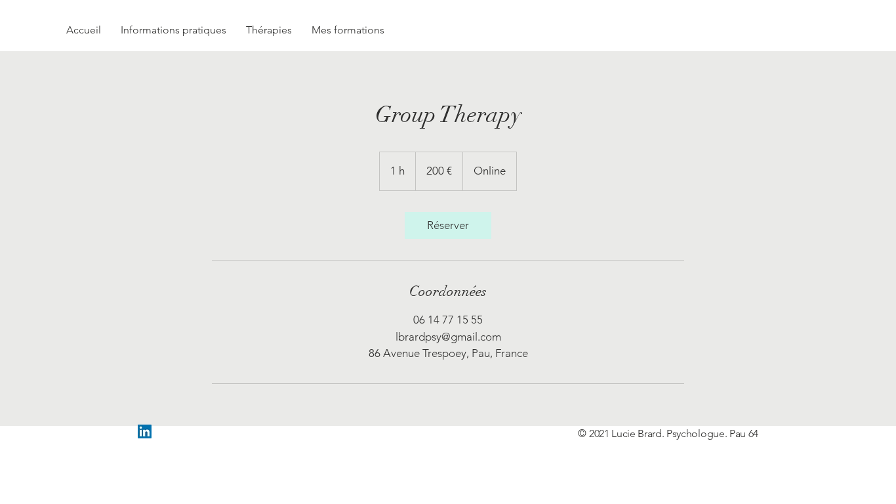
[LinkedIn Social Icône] (145, 431)
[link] (448, 225)
